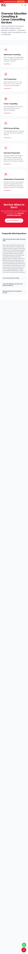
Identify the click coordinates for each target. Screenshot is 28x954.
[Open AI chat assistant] (23, 949)
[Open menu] (25, 5)
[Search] (22, 5)
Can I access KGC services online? (11, 278)
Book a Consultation (13, 220)
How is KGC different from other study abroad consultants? (12, 284)
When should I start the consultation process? (12, 292)
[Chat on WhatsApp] (24, 945)
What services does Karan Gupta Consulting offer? (14, 240)
